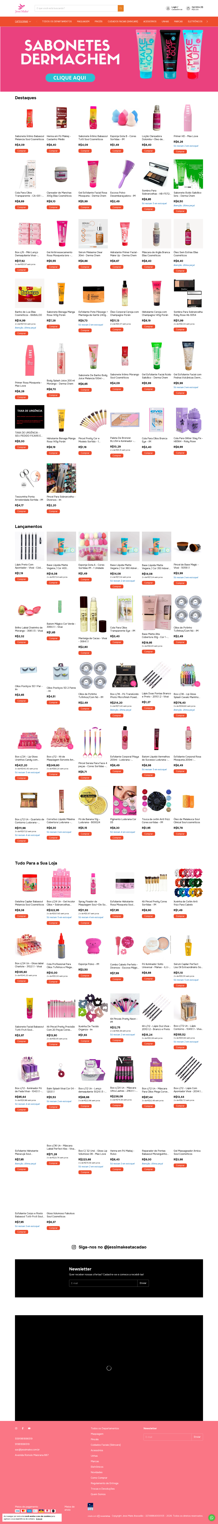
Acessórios (149, 21)
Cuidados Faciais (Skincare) (123, 21)
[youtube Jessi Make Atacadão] (29, 1428)
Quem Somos (98, 1494)
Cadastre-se (177, 9)
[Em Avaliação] (145, 1507)
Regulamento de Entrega (104, 1483)
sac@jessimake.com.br (27, 1449)
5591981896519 (23, 1438)
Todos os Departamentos (57, 21)
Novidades (96, 1472)
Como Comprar (99, 1477)
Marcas (178, 21)
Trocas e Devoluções (103, 1488)
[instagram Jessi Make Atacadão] (16, 1428)
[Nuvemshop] (99, 1516)
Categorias (21, 21)
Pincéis (98, 21)
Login (174, 7)
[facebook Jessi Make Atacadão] (23, 1428)
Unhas (165, 21)
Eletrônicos (195, 21)
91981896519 (22, 1444)
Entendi (39, 1519)
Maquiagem (83, 21)
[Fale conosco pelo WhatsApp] (211, 1517)
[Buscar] (121, 8)
